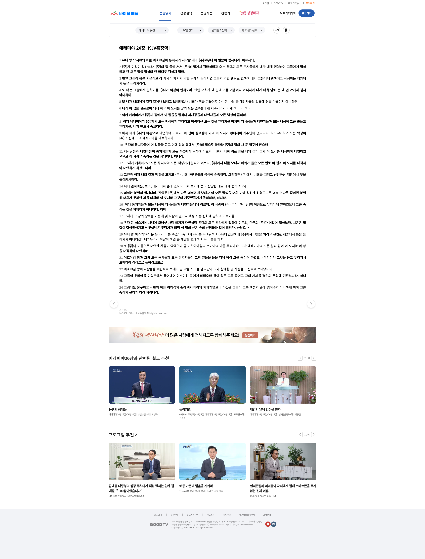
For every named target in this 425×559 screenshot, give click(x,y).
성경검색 (186, 13)
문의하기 (310, 3)
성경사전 (206, 13)
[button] (152, 30)
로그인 (265, 3)
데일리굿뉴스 (294, 3)
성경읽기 (165, 13)
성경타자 (253, 13)
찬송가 (225, 13)
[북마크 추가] (286, 30)
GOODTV (278, 3)
